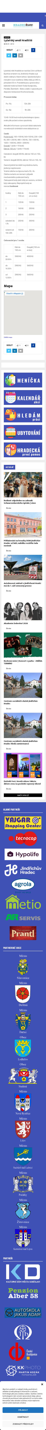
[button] (42, 1384)
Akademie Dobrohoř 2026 (16, 623)
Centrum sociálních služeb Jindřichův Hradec (21, 702)
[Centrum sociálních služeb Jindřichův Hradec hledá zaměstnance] (23, 725)
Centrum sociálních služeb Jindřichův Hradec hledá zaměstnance (21, 742)
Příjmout (23, 1410)
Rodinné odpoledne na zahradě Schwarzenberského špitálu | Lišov (20, 502)
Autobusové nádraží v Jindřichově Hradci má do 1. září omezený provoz (22, 585)
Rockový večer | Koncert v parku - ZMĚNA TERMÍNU (23, 662)
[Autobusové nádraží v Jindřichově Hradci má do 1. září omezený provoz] (23, 567)
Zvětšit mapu (8, 337)
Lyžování (7, 37)
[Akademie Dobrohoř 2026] (23, 607)
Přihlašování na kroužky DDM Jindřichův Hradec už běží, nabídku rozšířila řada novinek (22, 543)
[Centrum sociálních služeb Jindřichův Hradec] (23, 685)
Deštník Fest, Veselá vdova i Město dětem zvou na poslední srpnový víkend (22, 783)
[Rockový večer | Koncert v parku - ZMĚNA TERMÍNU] (23, 645)
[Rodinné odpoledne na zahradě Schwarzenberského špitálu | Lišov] (23, 484)
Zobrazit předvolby (23, 1424)
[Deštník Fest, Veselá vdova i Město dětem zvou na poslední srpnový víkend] (23, 765)
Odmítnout (23, 1417)
